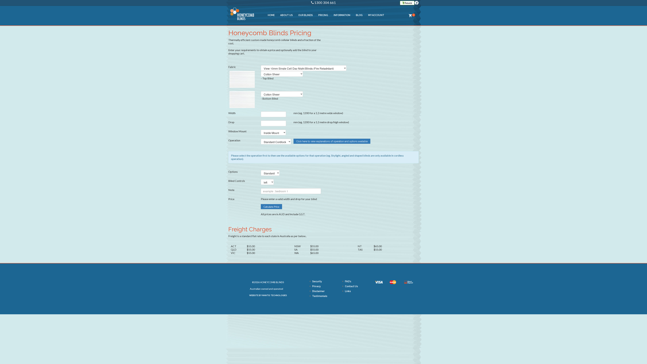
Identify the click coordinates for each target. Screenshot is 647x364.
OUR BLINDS (305, 15)
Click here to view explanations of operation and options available (332, 141)
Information (342, 15)
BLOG (359, 15)
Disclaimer (318, 291)
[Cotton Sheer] (242, 79)
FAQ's (348, 281)
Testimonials (319, 296)
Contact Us (351, 286)
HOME (271, 15)
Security (317, 281)
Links (348, 291)
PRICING (323, 15)
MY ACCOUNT (376, 15)
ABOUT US (286, 15)
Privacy (316, 286)
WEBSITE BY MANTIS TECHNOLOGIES (268, 295)
